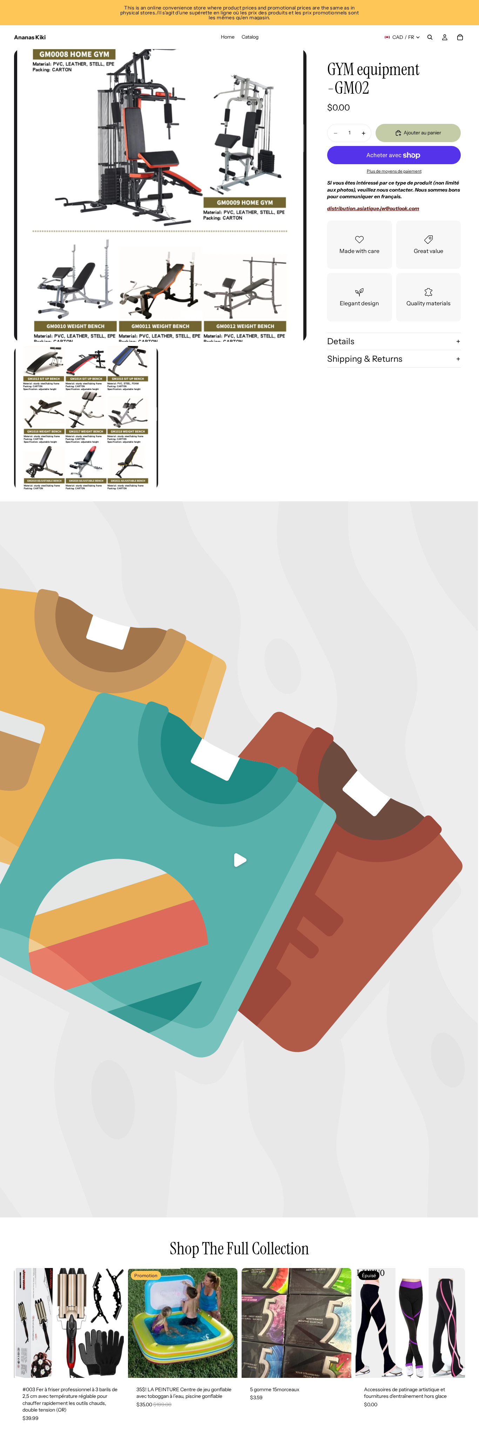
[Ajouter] (113, 1367)
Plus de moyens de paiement (394, 171)
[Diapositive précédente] (24, 1322)
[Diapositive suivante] (113, 1322)
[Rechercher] (430, 37)
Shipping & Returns (364, 359)
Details (340, 341)
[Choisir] (340, 1367)
